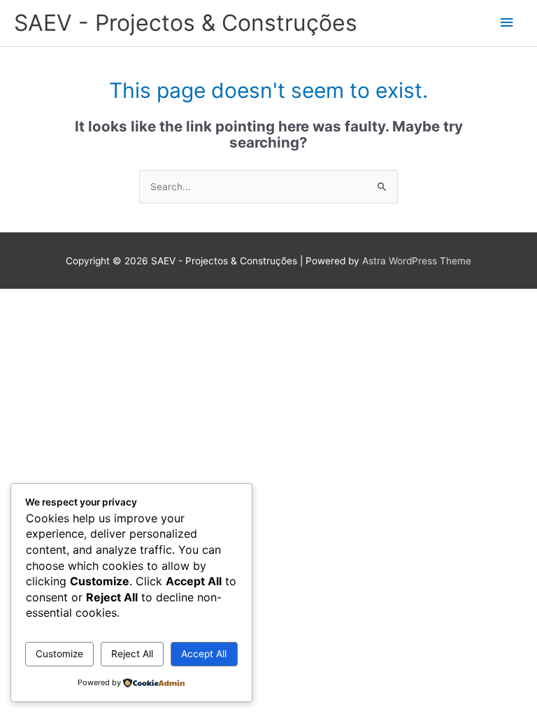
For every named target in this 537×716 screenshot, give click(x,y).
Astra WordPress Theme (416, 260)
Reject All (132, 653)
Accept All (204, 653)
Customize (59, 653)
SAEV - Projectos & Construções (185, 22)
